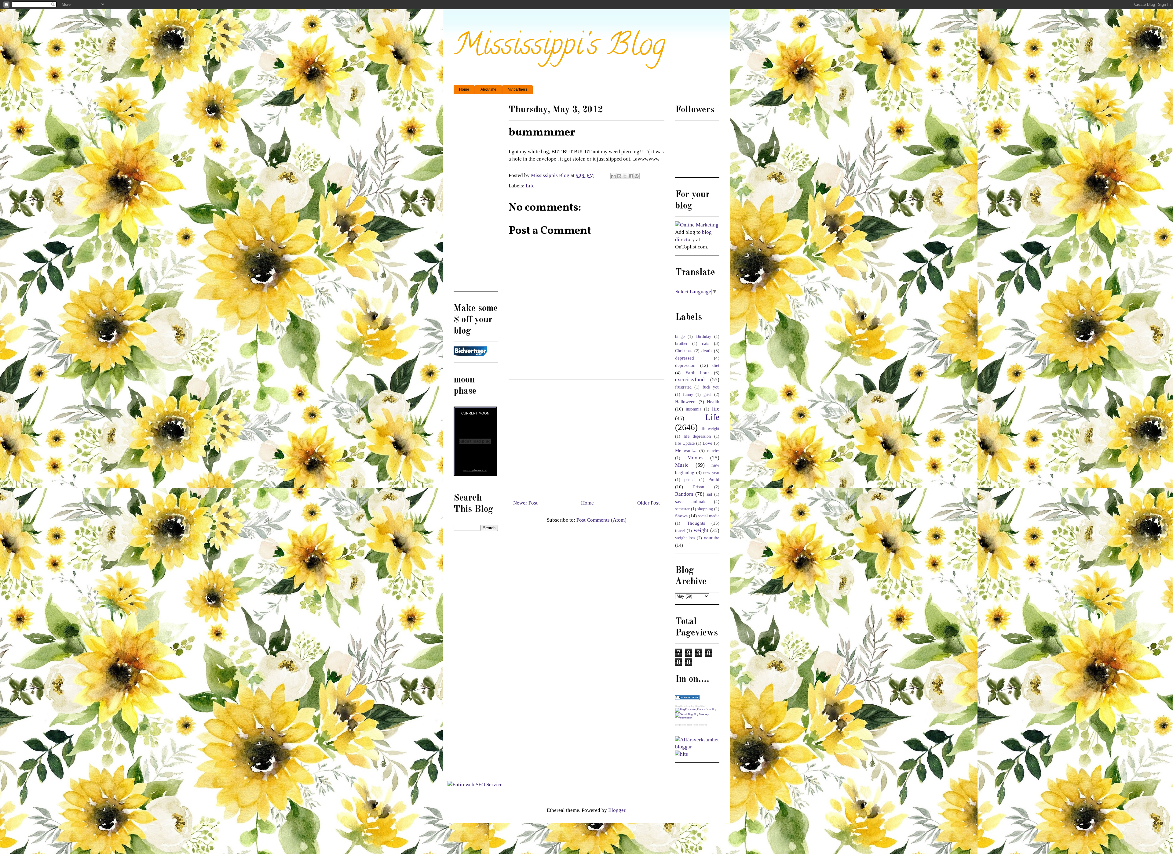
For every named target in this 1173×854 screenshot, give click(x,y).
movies (713, 450)
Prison (698, 487)
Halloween (685, 401)
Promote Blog (700, 724)
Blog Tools (687, 724)
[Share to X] (625, 176)
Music (682, 465)
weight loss (685, 538)
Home (464, 89)
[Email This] (613, 176)
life (715, 409)
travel (680, 530)
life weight (710, 428)
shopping (705, 509)
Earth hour (697, 372)
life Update (685, 443)
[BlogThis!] (619, 176)
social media (708, 516)
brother (681, 343)
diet (715, 365)
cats (705, 343)
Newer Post (525, 503)
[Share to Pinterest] (637, 176)
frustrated (683, 387)
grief (707, 394)
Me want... (685, 450)
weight (701, 530)
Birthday (703, 336)
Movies (695, 458)
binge (680, 336)
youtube (711, 537)
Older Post (648, 503)
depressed (684, 357)
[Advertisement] (586, 437)
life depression (697, 436)
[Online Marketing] (696, 225)
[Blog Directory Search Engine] (697, 717)
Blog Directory (682, 706)
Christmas (683, 351)
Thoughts (696, 523)
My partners (517, 89)
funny (688, 394)
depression (685, 365)
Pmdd (713, 479)
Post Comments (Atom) (601, 520)
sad (709, 494)
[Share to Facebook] (631, 176)
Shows (681, 515)
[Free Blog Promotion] (695, 709)
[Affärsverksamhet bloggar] (697, 747)
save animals (690, 501)
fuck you (711, 387)
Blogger (616, 810)
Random (684, 494)
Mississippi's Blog (559, 47)
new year (711, 472)
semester (682, 509)
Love (707, 443)
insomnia (693, 409)
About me (488, 89)
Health (713, 401)
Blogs (678, 724)
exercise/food (690, 379)
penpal (690, 479)
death (706, 350)
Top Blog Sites (698, 706)
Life (530, 186)
